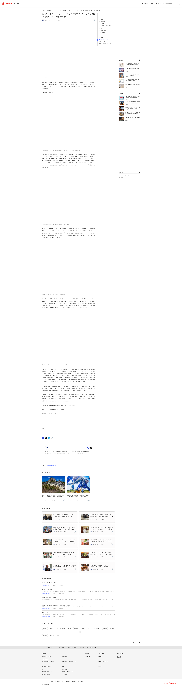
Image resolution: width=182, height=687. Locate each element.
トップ (43, 10)
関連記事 (45, 508)
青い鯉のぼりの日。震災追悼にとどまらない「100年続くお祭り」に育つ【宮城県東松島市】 (78, 496)
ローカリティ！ (52, 413)
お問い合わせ (80, 681)
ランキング (158, 3)
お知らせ (121, 172)
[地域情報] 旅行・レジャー (52, 10)
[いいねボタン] (94, 20)
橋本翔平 (112, 628)
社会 (99, 34)
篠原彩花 (98, 628)
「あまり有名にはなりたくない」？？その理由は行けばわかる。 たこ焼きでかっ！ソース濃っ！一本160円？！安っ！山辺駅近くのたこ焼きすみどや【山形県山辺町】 (101, 566)
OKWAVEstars (62, 628)
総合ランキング (123, 93)
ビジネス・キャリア (102, 32)
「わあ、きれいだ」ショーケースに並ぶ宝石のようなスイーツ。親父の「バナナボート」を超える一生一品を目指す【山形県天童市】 (64, 540)
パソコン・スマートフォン (104, 23)
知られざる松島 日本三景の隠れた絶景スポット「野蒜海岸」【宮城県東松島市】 (53, 496)
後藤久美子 (52, 635)
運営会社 (74, 681)
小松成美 (45, 635)
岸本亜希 (91, 628)
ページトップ (135, 642)
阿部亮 (69, 628)
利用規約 (68, 681)
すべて (100, 16)
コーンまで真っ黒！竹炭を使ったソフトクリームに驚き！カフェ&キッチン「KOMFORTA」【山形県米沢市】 (64, 515)
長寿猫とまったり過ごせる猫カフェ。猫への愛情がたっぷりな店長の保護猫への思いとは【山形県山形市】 (101, 515)
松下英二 (50, 632)
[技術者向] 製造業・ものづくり (105, 43)
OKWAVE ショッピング (103, 661)
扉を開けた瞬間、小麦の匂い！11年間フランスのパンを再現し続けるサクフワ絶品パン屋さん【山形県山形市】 (101, 528)
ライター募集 (50, 681)
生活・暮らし (101, 19)
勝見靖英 (64, 632)
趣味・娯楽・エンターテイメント (105, 27)
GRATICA (100, 666)
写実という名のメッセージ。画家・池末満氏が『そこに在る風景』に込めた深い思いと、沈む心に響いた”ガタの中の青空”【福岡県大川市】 (64, 566)
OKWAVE (100, 656)
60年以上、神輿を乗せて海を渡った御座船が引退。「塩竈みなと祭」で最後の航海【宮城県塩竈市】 (64, 528)
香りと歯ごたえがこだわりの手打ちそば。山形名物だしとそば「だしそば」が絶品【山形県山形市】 (101, 553)
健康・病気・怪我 (102, 30)
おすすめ (152, 3)
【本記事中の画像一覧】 (48, 92)
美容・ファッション (102, 28)
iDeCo (58, 635)
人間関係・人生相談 (102, 18)
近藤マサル (57, 632)
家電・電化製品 (102, 21)
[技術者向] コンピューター (104, 41)
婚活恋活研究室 (106, 632)
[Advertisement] (129, 34)
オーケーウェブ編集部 (74, 632)
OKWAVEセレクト (102, 659)
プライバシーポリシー (59, 681)
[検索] (178, 3)
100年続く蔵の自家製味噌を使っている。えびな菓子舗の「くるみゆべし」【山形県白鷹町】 (101, 540)
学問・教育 (101, 37)
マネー (100, 36)
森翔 (44, 632)
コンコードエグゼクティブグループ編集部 (90, 632)
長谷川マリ (84, 628)
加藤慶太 (105, 628)
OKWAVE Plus (101, 664)
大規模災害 (101, 45)
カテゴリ (146, 3)
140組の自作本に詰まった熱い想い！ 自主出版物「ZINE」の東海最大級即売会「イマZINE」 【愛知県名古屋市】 (64, 553)
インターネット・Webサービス (105, 25)
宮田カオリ (76, 628)
